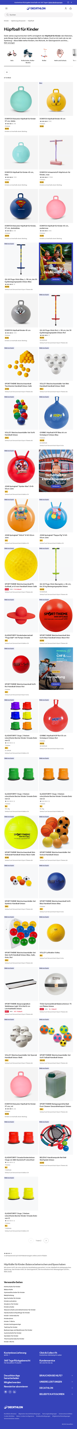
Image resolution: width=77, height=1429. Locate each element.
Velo (11, 60)
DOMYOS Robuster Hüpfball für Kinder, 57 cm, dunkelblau (20, 227)
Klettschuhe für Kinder (12, 1286)
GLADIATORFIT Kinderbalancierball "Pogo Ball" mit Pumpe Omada (19, 636)
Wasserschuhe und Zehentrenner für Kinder (20, 1310)
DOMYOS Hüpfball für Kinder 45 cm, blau (19, 173)
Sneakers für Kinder (11, 1304)
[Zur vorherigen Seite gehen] (31, 1240)
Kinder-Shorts (9, 1341)
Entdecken (56, 279)
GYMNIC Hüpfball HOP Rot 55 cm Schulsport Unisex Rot (53, 737)
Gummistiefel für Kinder (12, 1333)
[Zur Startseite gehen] (36, 8)
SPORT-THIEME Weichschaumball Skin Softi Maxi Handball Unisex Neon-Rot (55, 636)
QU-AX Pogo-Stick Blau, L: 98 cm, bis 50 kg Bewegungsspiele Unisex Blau (21, 280)
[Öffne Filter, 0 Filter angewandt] (7, 72)
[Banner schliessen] (71, 2)
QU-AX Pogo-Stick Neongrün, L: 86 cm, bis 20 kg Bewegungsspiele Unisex (55, 585)
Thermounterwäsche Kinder (14, 1339)
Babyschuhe (8, 1289)
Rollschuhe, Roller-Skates (28, 61)
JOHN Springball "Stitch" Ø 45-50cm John (20, 536)
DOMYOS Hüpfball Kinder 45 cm (52, 119)
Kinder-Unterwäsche (11, 1315)
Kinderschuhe (9, 1307)
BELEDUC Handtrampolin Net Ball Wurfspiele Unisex (53, 1158)
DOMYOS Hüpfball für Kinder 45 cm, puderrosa (54, 227)
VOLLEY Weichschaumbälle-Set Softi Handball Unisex (20, 433)
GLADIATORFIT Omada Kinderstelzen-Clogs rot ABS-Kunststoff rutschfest (20, 1158)
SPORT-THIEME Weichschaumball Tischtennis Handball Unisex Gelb (18, 385)
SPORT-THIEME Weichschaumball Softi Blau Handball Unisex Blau (55, 902)
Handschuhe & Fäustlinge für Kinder (17, 1313)
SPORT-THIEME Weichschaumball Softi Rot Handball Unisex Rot (20, 685)
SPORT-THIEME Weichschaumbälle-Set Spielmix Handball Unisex (20, 902)
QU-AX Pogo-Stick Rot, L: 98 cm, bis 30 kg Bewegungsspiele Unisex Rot (56, 331)
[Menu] (6, 8)
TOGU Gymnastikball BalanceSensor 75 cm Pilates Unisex (56, 1005)
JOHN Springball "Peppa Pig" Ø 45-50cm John (54, 536)
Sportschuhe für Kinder (12, 1298)
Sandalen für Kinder (11, 1336)
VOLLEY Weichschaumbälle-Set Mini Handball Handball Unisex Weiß (54, 385)
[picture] (21, 99)
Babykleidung (9, 1295)
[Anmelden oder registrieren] (65, 8)
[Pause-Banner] (68, 2)
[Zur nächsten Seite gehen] (46, 1240)
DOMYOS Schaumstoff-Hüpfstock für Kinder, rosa (55, 173)
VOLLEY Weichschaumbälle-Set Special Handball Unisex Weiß (21, 1056)
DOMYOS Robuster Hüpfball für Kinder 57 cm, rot (20, 1105)
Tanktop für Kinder (10, 1327)
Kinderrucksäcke (10, 1301)
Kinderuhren (8, 1318)
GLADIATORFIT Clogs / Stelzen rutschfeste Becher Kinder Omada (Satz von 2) (21, 738)
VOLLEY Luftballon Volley (50, 953)
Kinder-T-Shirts (9, 1321)
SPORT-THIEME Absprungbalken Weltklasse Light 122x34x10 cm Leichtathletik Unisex (18, 1006)
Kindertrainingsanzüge (12, 1324)
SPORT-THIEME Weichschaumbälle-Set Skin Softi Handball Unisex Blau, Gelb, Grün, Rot (20, 955)
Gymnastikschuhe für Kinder (14, 1292)
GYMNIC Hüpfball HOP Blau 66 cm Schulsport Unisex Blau (53, 433)
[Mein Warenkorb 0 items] (70, 8)
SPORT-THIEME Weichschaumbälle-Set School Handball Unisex (55, 853)
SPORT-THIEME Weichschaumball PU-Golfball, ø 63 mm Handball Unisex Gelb (21, 585)
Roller (44, 60)
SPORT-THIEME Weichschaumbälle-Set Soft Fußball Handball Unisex (55, 1056)
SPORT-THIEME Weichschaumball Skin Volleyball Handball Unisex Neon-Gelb (20, 853)
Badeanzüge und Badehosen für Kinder (18, 1330)
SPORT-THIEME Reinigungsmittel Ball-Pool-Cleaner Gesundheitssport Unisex (55, 1105)
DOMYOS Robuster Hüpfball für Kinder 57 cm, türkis (20, 120)
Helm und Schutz (60, 60)
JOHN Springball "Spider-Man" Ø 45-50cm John (19, 487)
